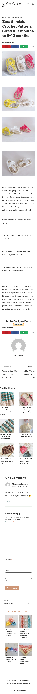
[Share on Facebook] (15, 46)
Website (9, 581)
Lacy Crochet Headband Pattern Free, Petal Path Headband (24, 633)
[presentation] (7, 399)
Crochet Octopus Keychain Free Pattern (11, 632)
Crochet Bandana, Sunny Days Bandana (24, 660)
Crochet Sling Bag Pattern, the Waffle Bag (6, 461)
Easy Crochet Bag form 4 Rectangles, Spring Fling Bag (26, 409)
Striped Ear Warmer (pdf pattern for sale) (27, 372)
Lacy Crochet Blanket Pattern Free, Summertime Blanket (6, 410)
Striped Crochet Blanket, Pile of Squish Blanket (5, 436)
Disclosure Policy (24, 680)
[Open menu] (28, 4)
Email (9, 570)
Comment (9, 522)
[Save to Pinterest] (6, 46)
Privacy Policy (11, 680)
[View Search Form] (33, 4)
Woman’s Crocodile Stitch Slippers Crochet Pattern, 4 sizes (9, 374)
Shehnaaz (18, 355)
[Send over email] (24, 46)
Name (9, 559)
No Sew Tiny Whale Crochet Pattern (11, 659)
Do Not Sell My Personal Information (18, 683)
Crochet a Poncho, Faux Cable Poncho (26, 435)
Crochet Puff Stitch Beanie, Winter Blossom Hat (26, 461)
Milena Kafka (18, 483)
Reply (9, 501)
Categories (6, 600)
